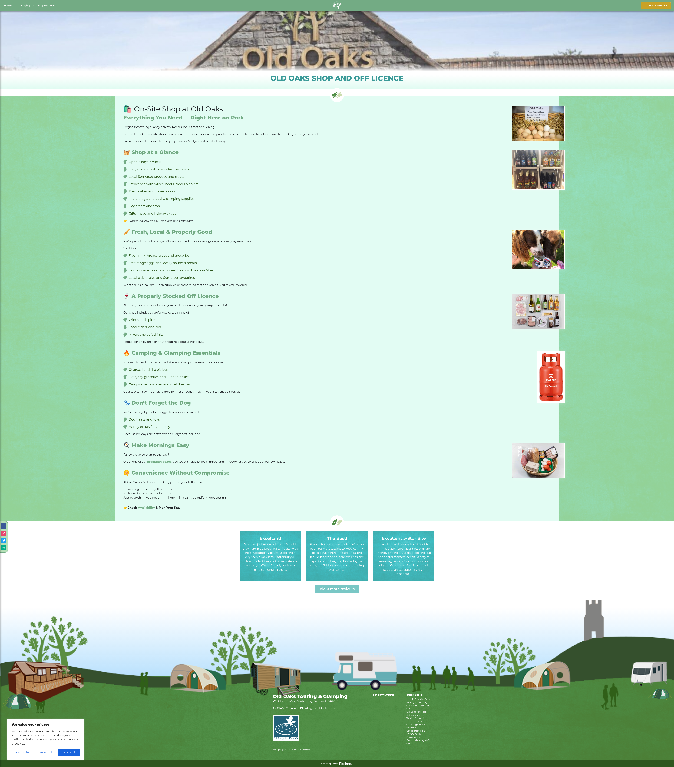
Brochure (50, 5)
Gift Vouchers (413, 715)
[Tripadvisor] (3, 547)
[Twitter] (3, 540)
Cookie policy (413, 737)
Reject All (46, 752)
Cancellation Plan (415, 730)
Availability (146, 507)
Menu (11, 5)
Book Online (657, 5)
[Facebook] (3, 526)
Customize (22, 752)
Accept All (68, 752)
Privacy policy (413, 734)
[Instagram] (3, 533)
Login (25, 5)
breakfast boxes (158, 461)
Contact (36, 5)
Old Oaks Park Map (416, 712)
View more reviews (337, 589)
